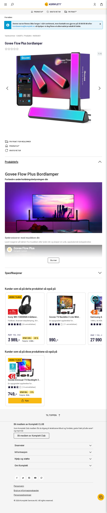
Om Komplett (21, 465)
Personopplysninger (22, 495)
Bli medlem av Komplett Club (31, 435)
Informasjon (21, 452)
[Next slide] (99, 88)
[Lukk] (100, 24)
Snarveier (19, 445)
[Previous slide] (7, 88)
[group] (53, 88)
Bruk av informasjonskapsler (26, 490)
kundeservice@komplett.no (24, 26)
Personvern (19, 486)
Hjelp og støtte (22, 459)
